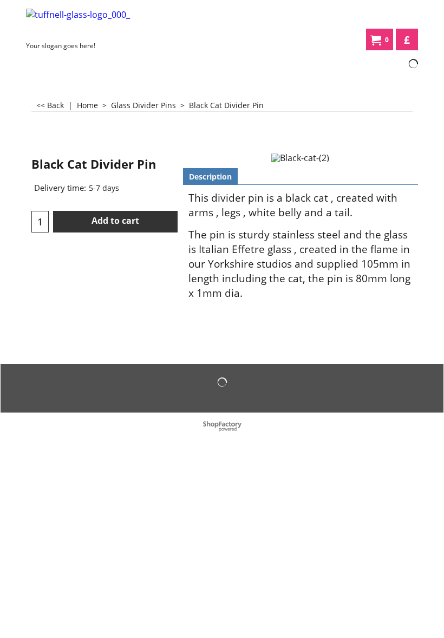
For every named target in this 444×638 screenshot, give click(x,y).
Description (210, 176)
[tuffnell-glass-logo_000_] (94, 23)
